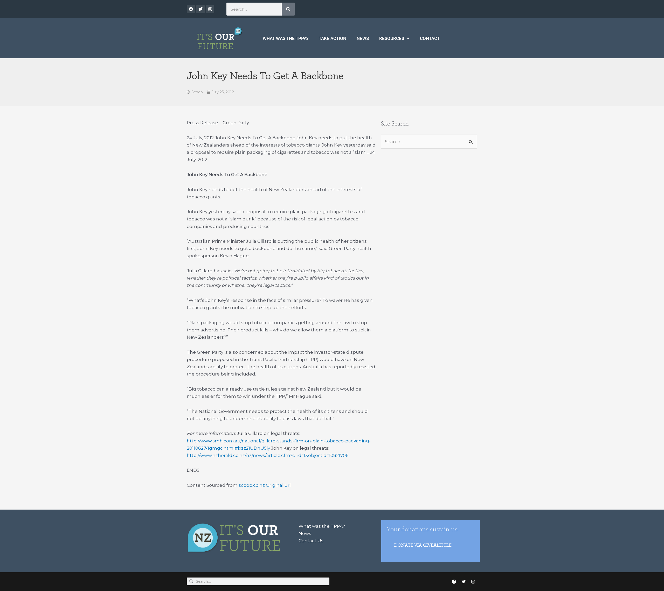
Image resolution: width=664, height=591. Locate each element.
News (363, 38)
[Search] (288, 9)
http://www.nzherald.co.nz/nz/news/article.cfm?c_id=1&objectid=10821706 (268, 455)
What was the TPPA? (285, 38)
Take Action (332, 38)
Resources (391, 38)
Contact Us (311, 540)
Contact (430, 38)
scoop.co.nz (252, 485)
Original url (278, 485)
